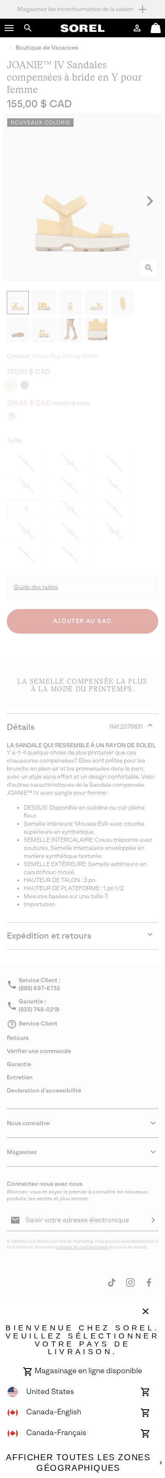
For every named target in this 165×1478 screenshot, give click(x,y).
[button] (9, 28)
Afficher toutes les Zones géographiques (78, 1463)
